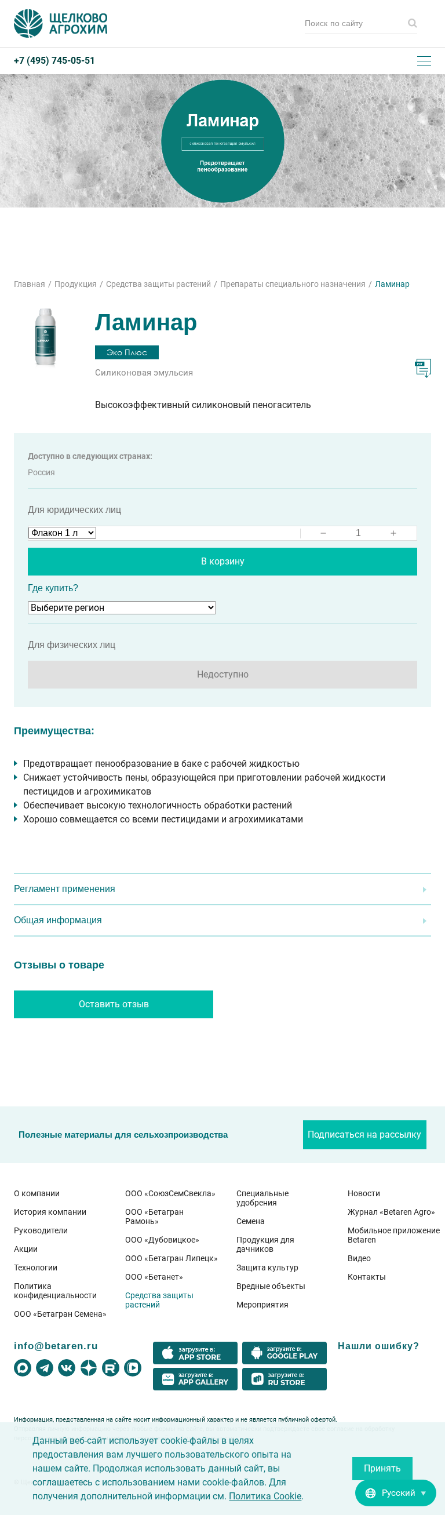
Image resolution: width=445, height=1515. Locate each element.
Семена (250, 1221)
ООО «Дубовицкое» (162, 1239)
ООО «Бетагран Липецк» (171, 1258)
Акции (26, 1249)
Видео (359, 1258)
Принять (382, 1468)
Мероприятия (262, 1304)
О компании (37, 1193)
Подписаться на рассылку (364, 1134)
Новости (364, 1193)
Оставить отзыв (114, 1004)
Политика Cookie (265, 1496)
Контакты (367, 1276)
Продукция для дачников (265, 1244)
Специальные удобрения (262, 1198)
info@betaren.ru (56, 1346)
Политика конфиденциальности (55, 1290)
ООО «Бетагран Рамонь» (154, 1216)
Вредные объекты (270, 1286)
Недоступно (223, 674)
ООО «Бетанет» (154, 1276)
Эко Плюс (127, 352)
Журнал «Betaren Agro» (391, 1212)
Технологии (35, 1267)
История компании (50, 1212)
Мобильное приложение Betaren (394, 1235)
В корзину (223, 561)
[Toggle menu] (424, 61)
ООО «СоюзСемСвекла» (170, 1193)
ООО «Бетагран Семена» (60, 1314)
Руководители (41, 1230)
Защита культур (267, 1267)
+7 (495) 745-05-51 (54, 61)
